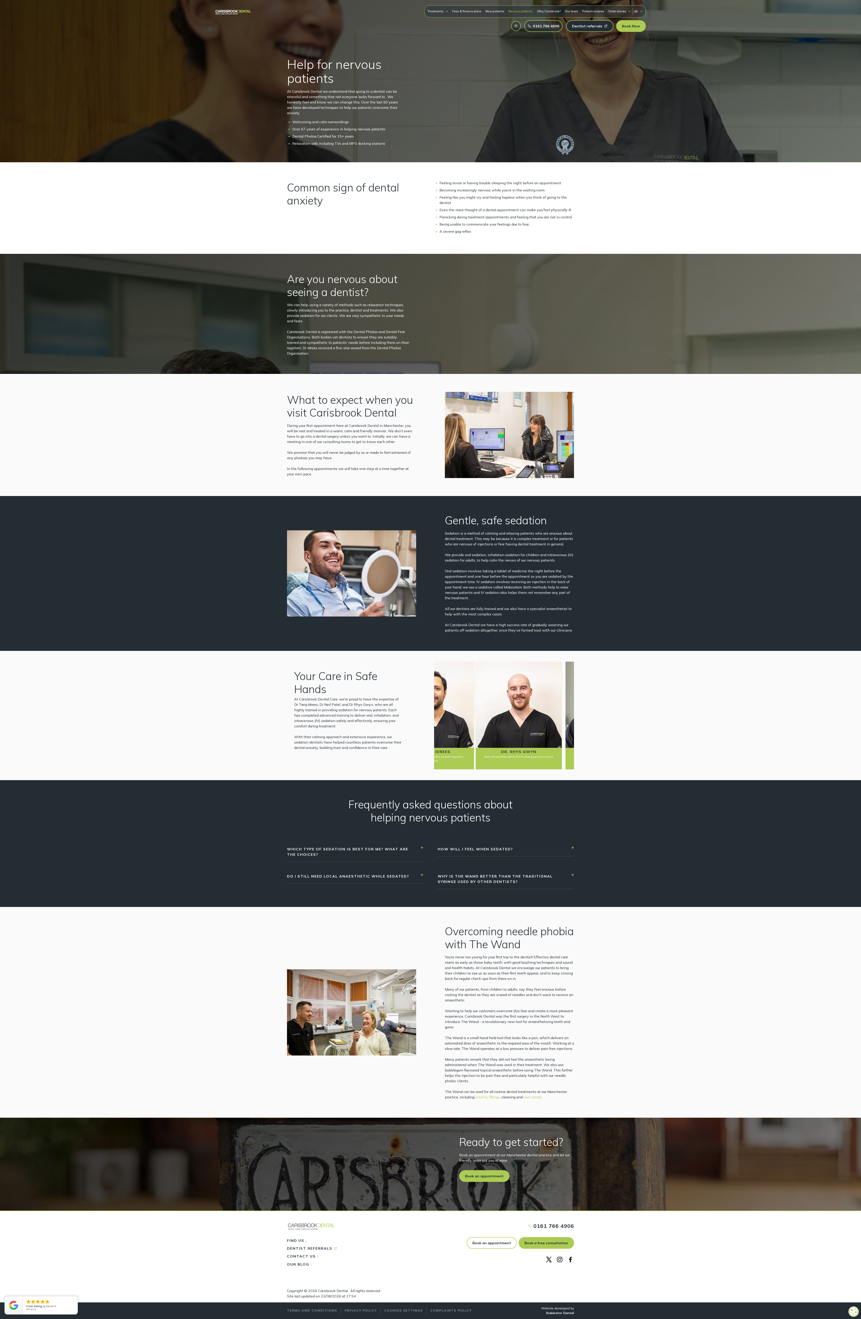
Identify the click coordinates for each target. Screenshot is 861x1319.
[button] (438, 11)
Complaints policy (451, 1310)
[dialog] (853, 1311)
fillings (494, 1097)
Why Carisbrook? (549, 11)
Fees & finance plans (466, 11)
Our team (571, 11)
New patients (495, 11)
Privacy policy (361, 1310)
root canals (533, 1097)
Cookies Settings (403, 1310)
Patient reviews (593, 11)
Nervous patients (521, 11)
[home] (233, 10)
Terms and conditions (312, 1310)
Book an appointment (491, 1243)
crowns (481, 1097)
